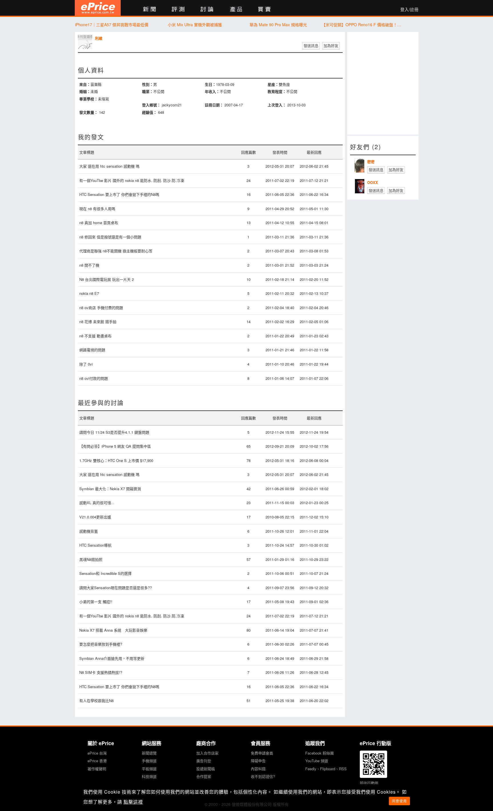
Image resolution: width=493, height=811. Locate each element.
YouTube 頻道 (316, 760)
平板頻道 (149, 768)
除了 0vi (86, 364)
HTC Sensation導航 (95, 545)
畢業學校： (88, 99)
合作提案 (203, 776)
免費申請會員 (262, 753)
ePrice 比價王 (98, 8)
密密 (371, 161)
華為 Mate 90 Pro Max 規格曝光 (278, 24)
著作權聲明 (97, 768)
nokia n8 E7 (89, 293)
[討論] (207, 9)
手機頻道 (149, 760)
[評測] (178, 9)
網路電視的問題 (92, 349)
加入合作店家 (207, 753)
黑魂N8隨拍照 (90, 559)
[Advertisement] (383, 83)
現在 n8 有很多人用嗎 (97, 208)
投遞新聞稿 (205, 768)
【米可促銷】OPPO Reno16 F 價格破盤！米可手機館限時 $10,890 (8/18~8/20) (362, 24)
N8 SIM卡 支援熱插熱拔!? (100, 672)
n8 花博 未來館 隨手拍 (97, 321)
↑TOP (433, 776)
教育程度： (277, 91)
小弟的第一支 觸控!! (95, 601)
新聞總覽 (149, 753)
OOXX (372, 182)
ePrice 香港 (97, 760)
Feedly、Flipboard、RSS (326, 768)
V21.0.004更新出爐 (95, 517)
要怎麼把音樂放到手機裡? (100, 644)
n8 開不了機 (89, 265)
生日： (210, 84)
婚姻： (84, 91)
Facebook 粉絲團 (319, 753)
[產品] (235, 9)
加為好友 (331, 45)
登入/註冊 (409, 9)
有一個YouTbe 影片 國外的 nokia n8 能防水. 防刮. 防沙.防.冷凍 (131, 180)
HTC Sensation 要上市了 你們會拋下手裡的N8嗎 (119, 194)
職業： (147, 91)
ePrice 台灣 (97, 753)
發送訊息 (311, 45)
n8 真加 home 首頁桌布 (98, 222)
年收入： (212, 91)
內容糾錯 (258, 768)
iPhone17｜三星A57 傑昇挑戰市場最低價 (111, 24)
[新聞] (149, 9)
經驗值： (149, 112)
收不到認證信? (263, 776)
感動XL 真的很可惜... (96, 502)
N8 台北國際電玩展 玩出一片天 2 (106, 279)
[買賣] (264, 9)
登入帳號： (151, 105)
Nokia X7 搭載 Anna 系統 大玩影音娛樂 (113, 630)
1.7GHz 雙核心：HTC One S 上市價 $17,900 (116, 460)
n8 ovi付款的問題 (93, 378)
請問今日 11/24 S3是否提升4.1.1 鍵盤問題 (114, 432)
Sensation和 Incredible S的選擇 (105, 573)
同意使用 (399, 800)
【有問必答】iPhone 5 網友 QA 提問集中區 (115, 446)
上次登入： (277, 105)
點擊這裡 (133, 801)
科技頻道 (149, 776)
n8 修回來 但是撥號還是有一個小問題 (110, 237)
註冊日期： (214, 105)
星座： (273, 84)
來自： (84, 84)
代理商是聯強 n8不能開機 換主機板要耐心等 (115, 251)
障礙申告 (258, 760)
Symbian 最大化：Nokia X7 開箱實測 (110, 488)
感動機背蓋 (88, 531)
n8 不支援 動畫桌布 (95, 335)
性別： (147, 84)
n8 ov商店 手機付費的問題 (101, 307)
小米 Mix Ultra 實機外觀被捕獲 (195, 24)
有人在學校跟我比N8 (96, 700)
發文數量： (88, 112)
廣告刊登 (203, 760)
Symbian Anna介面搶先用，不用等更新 (111, 658)
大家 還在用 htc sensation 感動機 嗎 (109, 166)
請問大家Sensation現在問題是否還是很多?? (115, 587)
